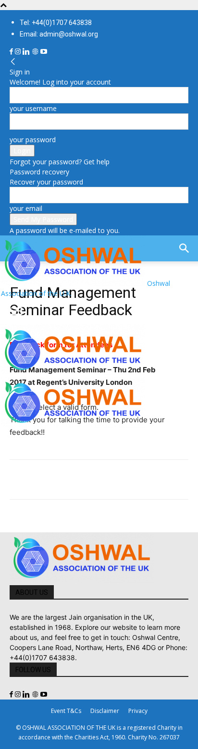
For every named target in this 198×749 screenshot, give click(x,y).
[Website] (36, 51)
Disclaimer (104, 711)
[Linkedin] (27, 51)
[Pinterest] (63, 479)
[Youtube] (43, 51)
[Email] (107, 479)
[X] (41, 479)
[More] (152, 479)
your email (26, 208)
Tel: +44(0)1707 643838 (56, 22)
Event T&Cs (66, 711)
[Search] (184, 248)
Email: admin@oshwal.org (59, 34)
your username (33, 108)
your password (33, 139)
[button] (16, 311)
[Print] (129, 479)
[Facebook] (12, 51)
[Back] (13, 61)
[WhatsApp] (85, 479)
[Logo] (73, 372)
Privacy (138, 711)
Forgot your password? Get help (60, 161)
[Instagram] (19, 51)
